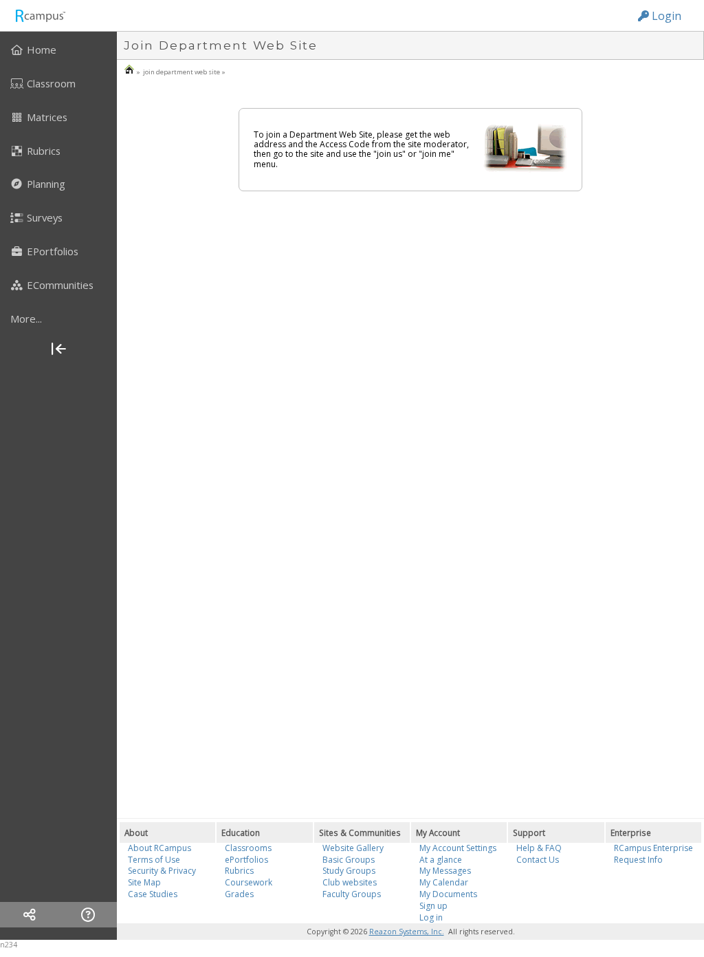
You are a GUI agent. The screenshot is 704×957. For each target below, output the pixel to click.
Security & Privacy (162, 871)
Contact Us (537, 859)
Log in (431, 917)
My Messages (445, 871)
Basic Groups (348, 859)
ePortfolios (246, 859)
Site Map (144, 882)
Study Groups (348, 871)
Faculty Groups (351, 894)
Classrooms (248, 848)
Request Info (638, 859)
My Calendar (443, 882)
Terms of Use (154, 859)
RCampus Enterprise (653, 848)
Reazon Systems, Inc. (406, 931)
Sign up (433, 906)
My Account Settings (457, 848)
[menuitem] (58, 49)
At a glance (440, 859)
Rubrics (239, 871)
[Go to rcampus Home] (40, 15)
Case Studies (152, 894)
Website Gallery (353, 848)
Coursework (248, 882)
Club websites (349, 882)
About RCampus (159, 848)
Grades (239, 894)
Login (665, 15)
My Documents (448, 894)
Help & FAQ (539, 848)
